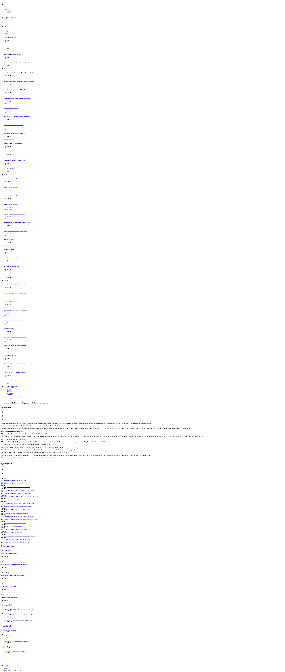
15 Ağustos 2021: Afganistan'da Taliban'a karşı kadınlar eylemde (19, 516)
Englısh (8, 15)
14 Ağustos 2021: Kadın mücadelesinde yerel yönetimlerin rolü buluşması (21, 519)
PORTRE (9, 389)
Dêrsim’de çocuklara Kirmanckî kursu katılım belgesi (15, 214)
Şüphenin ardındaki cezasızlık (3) (10, 187)
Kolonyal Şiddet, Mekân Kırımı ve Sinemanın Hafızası (15, 337)
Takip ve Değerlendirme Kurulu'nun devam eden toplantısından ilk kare (19, 81)
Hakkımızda (6, 665)
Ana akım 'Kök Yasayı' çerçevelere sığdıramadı (15, 635)
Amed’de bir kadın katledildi (10, 37)
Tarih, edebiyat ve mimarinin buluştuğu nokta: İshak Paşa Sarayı (17, 222)
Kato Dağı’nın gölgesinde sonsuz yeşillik (9, 597)
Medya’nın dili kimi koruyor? (10, 630)
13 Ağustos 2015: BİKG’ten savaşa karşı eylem (15, 523)
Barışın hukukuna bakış (9, 328)
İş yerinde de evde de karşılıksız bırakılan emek (13, 151)
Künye (5, 666)
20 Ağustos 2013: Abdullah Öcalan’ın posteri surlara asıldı (17, 500)
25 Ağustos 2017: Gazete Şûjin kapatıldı (13, 483)
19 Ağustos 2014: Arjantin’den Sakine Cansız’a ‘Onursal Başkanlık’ (20, 503)
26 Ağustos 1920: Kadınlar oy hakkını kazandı (15, 480)
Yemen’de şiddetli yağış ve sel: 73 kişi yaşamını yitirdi (15, 293)
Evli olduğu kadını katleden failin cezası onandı (13, 125)
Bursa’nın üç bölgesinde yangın (10, 274)
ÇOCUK (9, 391)
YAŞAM (9, 390)
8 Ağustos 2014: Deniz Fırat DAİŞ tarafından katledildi (17, 539)
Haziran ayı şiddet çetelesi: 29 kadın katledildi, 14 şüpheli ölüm (18, 614)
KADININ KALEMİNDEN (13, 386)
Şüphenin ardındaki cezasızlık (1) (10, 204)
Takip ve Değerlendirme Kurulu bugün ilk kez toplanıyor (15, 89)
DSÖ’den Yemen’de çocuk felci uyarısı (11, 301)
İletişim (5, 668)
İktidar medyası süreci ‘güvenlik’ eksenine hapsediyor (16, 641)
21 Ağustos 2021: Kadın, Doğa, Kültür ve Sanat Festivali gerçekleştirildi (21, 496)
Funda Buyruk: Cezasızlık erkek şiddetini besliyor (14, 133)
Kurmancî (9, 11)
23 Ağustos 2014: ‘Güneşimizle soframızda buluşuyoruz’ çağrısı (19, 490)
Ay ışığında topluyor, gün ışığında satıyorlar (13, 143)
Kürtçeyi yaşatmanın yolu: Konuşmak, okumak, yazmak (15, 231)
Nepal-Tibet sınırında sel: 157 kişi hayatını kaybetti (14, 284)
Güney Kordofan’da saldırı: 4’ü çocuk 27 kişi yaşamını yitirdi (16, 310)
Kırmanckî (9, 12)
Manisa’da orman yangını (9, 249)
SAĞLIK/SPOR (10, 387)
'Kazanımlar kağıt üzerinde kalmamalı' (9, 586)
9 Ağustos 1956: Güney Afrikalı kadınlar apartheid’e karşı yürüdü (19, 536)
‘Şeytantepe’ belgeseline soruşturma (11, 108)
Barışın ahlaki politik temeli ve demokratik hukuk (14, 320)
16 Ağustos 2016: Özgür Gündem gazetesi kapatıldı (16, 513)
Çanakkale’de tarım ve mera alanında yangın (13, 257)
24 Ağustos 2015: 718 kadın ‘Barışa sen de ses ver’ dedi (17, 487)
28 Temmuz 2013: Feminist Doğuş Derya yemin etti (16, 526)
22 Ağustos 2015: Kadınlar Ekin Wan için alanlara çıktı (17, 493)
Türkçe (8, 13)
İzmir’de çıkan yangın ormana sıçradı (12, 266)
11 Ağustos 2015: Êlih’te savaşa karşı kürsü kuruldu (16, 529)
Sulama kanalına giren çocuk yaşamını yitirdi (13, 54)
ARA (19, 397)
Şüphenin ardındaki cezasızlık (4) (10, 178)
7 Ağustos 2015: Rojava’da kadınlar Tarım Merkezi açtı (17, 542)
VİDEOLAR (10, 394)
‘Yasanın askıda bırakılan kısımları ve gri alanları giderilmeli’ (17, 98)
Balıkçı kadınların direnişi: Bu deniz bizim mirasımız (15, 160)
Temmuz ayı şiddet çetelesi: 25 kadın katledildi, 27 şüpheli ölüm (18, 609)
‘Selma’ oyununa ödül (8, 239)
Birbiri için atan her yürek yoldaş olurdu (9, 553)
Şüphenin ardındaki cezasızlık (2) (10, 195)
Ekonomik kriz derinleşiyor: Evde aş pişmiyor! (13, 168)
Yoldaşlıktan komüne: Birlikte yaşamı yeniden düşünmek (12, 575)
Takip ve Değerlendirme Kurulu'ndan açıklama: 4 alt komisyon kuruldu (19, 72)
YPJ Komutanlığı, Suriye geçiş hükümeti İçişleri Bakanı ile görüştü (18, 45)
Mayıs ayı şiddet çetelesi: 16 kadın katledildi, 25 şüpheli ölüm (18, 620)
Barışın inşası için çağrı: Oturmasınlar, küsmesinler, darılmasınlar (14, 564)
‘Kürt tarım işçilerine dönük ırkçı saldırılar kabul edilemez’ (16, 62)
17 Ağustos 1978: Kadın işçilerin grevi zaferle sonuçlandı (17, 510)
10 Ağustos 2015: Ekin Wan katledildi (13, 532)
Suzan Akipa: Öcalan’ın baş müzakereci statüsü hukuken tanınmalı (17, 116)
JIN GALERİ (10, 393)
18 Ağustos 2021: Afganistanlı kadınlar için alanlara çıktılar (17, 506)
